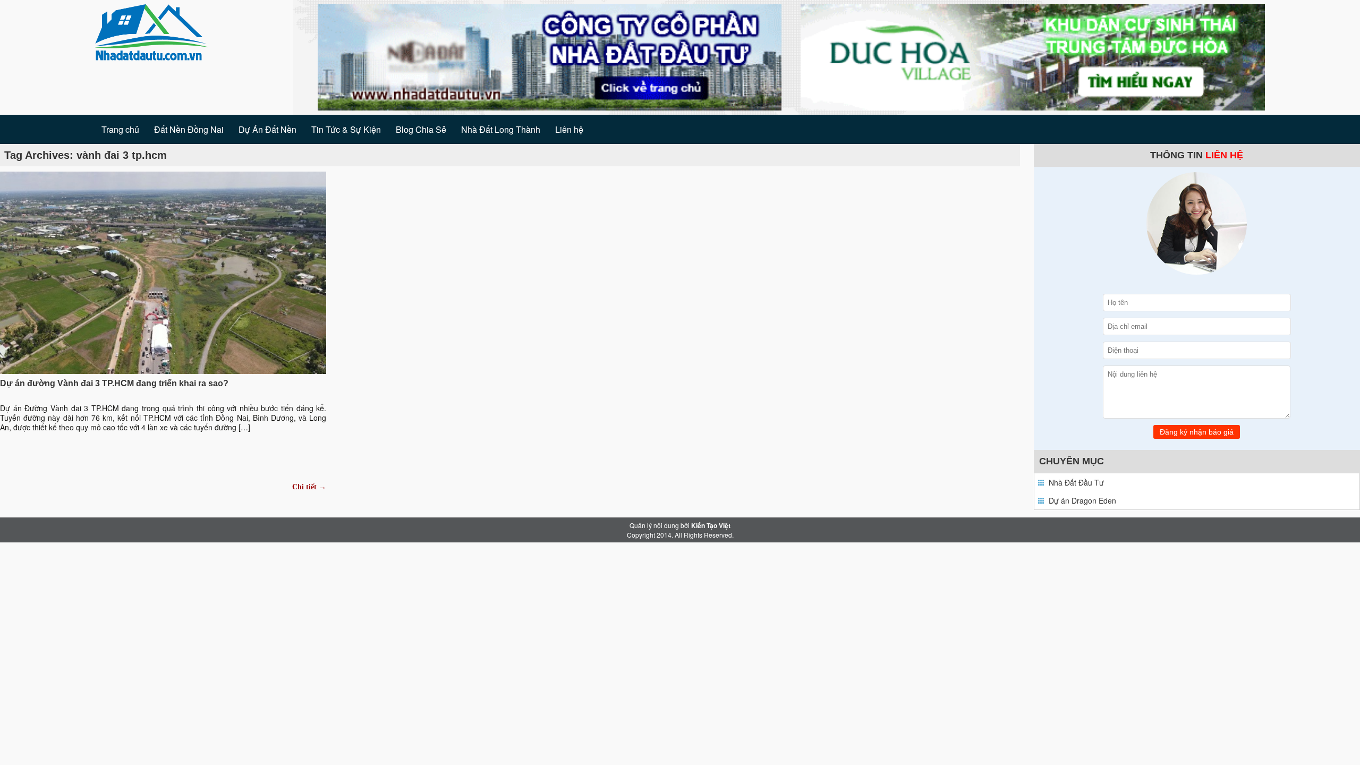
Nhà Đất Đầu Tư (1076, 482)
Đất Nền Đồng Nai (189, 129)
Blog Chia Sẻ (421, 129)
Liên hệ (569, 129)
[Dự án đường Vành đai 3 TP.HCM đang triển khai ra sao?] (163, 271)
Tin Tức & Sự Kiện (346, 129)
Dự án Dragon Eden (1082, 500)
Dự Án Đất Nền (267, 129)
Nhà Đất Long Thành (500, 129)
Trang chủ (120, 129)
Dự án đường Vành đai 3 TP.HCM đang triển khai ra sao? (114, 383)
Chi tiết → (309, 487)
